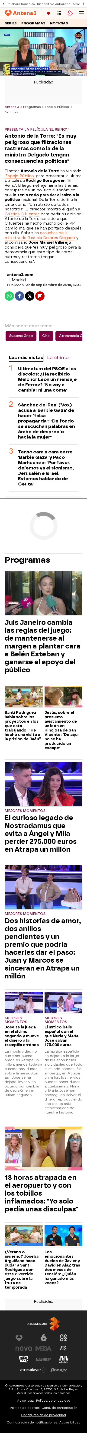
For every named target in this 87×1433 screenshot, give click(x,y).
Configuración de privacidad (43, 1415)
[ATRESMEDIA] (43, 1324)
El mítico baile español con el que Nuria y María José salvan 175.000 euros (61, 1036)
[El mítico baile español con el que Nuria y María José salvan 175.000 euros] (64, 1003)
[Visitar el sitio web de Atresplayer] (33, 1370)
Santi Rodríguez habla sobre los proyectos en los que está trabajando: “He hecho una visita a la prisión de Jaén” (23, 725)
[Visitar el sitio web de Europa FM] (43, 1359)
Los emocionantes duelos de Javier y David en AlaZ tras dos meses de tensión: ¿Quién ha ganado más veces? (62, 1267)
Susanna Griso (21, 336)
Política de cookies (25, 1408)
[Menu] (81, 13)
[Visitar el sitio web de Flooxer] (59, 1370)
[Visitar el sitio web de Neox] (63, 1337)
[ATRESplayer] (70, 13)
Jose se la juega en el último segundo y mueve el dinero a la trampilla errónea (22, 1036)
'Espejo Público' (20, 176)
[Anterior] (3, 4)
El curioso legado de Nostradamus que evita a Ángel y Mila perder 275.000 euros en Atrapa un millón (41, 833)
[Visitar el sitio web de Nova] (24, 1348)
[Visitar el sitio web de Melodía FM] (63, 1359)
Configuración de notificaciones (32, 1422)
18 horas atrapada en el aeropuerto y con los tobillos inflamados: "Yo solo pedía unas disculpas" (41, 1193)
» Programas (30, 107)
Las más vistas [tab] (26, 357)
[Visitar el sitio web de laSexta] (43, 1337)
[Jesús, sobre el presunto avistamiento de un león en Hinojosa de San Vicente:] (64, 697)
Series (11, 23)
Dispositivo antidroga (53, 4)
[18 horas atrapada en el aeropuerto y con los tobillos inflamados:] (43, 1149)
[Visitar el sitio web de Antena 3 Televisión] (24, 1337)
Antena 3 (12, 107)
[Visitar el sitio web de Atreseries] (63, 1348)
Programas (33, 23)
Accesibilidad (70, 1422)
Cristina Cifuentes (22, 214)
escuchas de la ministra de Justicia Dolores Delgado (40, 235)
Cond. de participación (59, 1408)
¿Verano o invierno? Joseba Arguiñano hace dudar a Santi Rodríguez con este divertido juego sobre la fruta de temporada (22, 1270)
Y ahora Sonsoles (21, 4)
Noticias (59, 23)
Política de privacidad (53, 1400)
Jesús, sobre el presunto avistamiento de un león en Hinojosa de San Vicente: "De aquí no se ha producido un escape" (61, 730)
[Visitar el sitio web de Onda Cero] (24, 1359)
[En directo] (48, 13)
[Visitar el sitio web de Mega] (43, 1348)
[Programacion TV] (59, 13)
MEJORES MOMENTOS (25, 811)
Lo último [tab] (58, 357)
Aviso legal (25, 1400)
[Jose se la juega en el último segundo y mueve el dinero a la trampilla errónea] (24, 1003)
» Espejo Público (55, 107)
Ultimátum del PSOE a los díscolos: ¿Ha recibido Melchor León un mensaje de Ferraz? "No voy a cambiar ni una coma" (47, 379)
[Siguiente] (83, 4)
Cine (46, 336)
